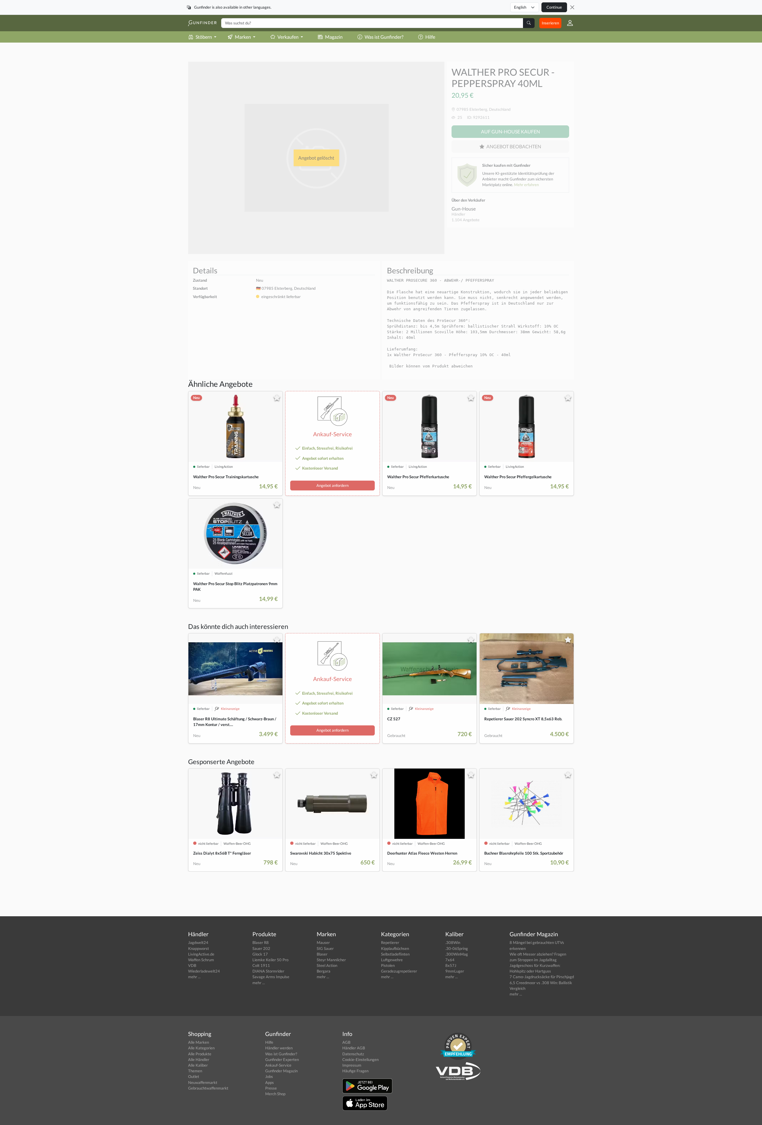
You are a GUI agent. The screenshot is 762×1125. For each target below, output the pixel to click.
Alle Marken (198, 1042)
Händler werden (279, 1047)
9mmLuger (454, 971)
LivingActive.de (201, 954)
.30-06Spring (456, 948)
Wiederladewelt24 (204, 971)
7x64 (450, 959)
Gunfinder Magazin (281, 1070)
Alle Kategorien (201, 1047)
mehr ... (194, 976)
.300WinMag (456, 954)
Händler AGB (353, 1047)
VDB (192, 965)
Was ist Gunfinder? (384, 37)
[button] (567, 23)
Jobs (269, 1076)
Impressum (351, 1065)
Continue (554, 7)
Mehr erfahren (526, 184)
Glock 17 (260, 954)
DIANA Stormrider (268, 971)
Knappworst (198, 948)
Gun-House (464, 208)
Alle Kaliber (198, 1065)
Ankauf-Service (278, 1065)
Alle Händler (198, 1059)
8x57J (450, 965)
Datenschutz (353, 1053)
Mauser (323, 942)
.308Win (452, 942)
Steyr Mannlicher (331, 959)
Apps (269, 1082)
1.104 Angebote (466, 219)
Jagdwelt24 (198, 942)
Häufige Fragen (355, 1070)
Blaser (322, 954)
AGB (346, 1042)
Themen (195, 1070)
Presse (271, 1088)
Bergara (323, 971)
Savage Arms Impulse (270, 976)
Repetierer (390, 942)
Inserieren (550, 23)
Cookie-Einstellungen (360, 1059)
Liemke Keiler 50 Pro (270, 959)
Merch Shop (275, 1093)
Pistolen (388, 965)
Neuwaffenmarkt (202, 1082)
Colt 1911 (261, 965)
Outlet (193, 1076)
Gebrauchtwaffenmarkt (208, 1088)
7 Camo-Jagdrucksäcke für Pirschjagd (542, 976)
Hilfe (430, 37)
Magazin (334, 37)
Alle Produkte (199, 1053)
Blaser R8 (260, 942)
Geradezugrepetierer (399, 971)
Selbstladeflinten (395, 954)
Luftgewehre (392, 959)
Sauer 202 (261, 948)
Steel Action (327, 965)
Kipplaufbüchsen (395, 948)
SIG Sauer (325, 948)
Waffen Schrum (201, 959)
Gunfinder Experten (282, 1059)
